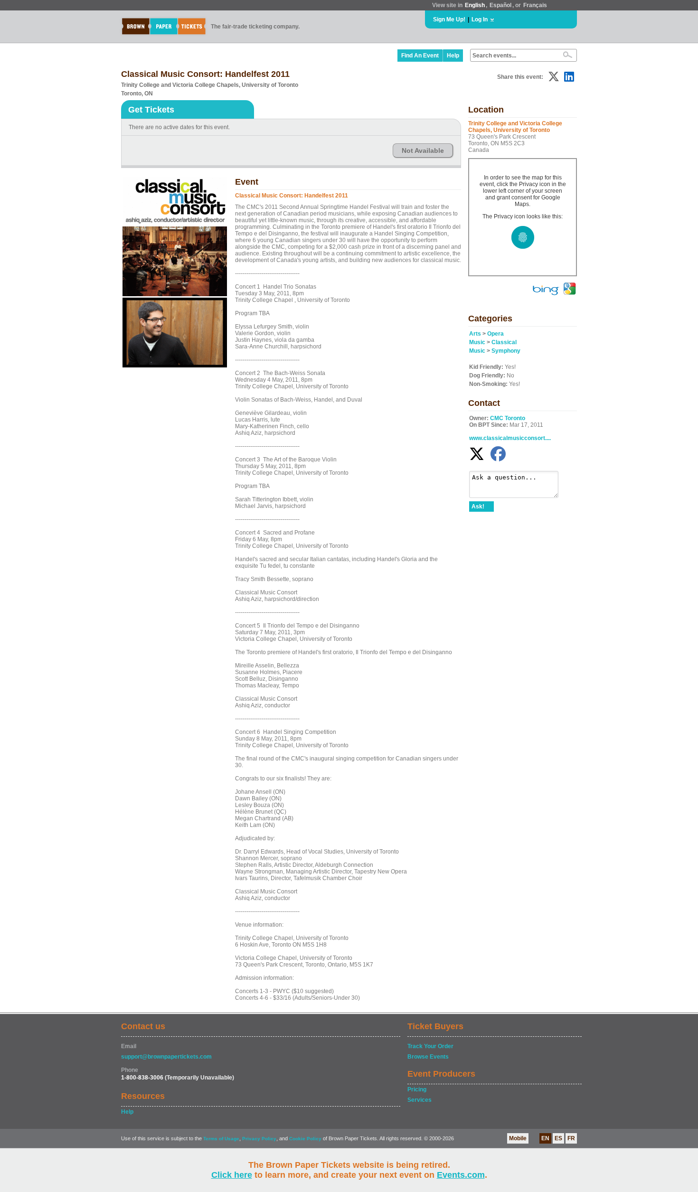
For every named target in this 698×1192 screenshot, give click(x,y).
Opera (495, 333)
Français (535, 5)
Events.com (461, 1175)
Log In (480, 19)
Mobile (518, 1138)
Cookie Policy (305, 1138)
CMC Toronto (507, 418)
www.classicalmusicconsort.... (510, 438)
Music (477, 342)
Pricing (416, 1089)
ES (558, 1138)
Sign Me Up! (449, 19)
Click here (231, 1175)
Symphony (505, 350)
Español (500, 5)
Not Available (423, 150)
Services (419, 1100)
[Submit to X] (554, 76)
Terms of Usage (221, 1138)
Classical (504, 342)
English (475, 5)
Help (453, 55)
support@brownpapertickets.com (166, 1056)
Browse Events (428, 1056)
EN (545, 1138)
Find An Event (420, 55)
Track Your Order (430, 1046)
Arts (475, 333)
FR (571, 1138)
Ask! (478, 506)
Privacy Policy (259, 1138)
